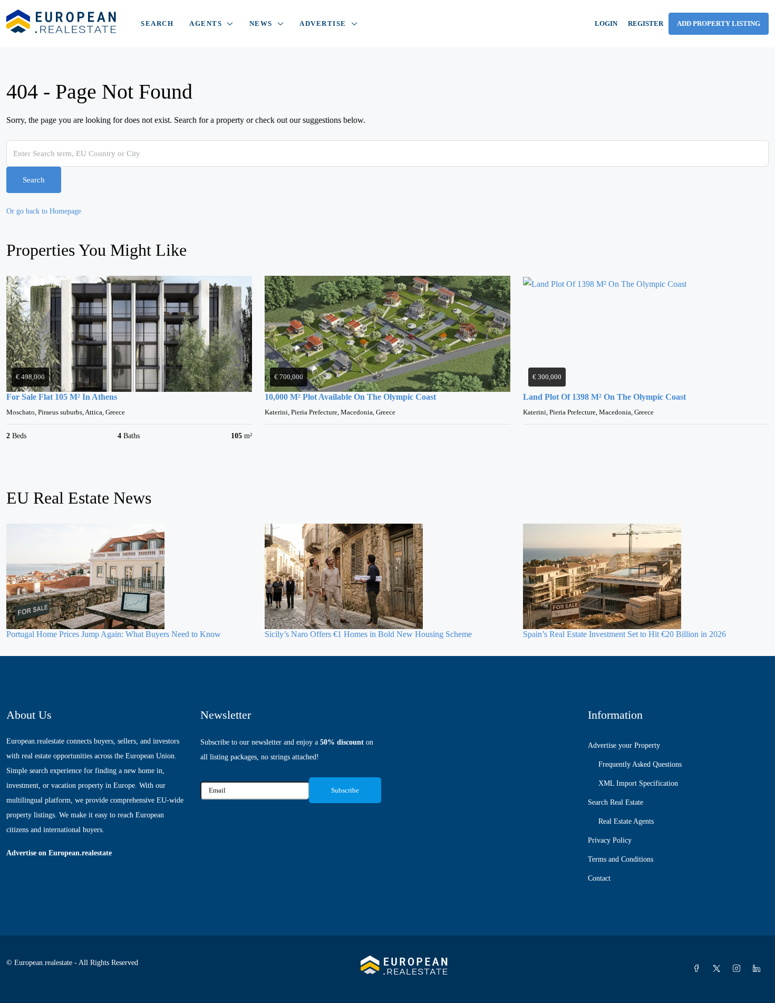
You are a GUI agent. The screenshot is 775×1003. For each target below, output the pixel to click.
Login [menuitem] (606, 23)
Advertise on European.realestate (59, 853)
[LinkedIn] (758, 969)
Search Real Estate (615, 802)
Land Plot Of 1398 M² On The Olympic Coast (604, 396)
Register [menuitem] (645, 23)
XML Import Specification (638, 783)
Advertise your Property (624, 745)
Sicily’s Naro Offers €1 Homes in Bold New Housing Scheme (368, 634)
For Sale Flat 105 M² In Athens (61, 396)
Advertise (322, 23)
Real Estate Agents (626, 821)
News (261, 23)
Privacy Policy (610, 840)
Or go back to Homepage (43, 211)
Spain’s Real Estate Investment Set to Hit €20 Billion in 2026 (624, 634)
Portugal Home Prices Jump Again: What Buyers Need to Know (113, 634)
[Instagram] (738, 969)
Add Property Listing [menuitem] (718, 23)
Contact (599, 878)
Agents (205, 23)
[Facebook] (698, 969)
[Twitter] (718, 969)
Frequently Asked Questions (640, 764)
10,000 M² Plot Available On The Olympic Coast (350, 396)
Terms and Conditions (620, 859)
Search (157, 23)
